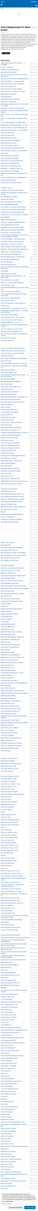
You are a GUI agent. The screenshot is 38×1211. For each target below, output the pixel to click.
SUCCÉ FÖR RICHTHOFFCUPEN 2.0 (10, 155)
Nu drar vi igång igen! (6, 1060)
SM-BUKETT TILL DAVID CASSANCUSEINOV (12, 108)
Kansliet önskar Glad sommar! (9, 1063)
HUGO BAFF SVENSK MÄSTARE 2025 (10, 254)
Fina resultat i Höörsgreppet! (8, 1131)
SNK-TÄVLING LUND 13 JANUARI (9, 727)
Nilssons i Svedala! (6, 817)
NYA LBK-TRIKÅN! (5, 649)
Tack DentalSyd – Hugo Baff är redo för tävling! (13, 207)
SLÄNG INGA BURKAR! (7, 1086)
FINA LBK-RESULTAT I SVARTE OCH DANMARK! (13, 552)
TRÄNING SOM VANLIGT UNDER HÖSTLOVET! (13, 350)
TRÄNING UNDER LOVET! (7, 629)
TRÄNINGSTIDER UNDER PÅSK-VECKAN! (11, 501)
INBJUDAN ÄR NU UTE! (7, 476)
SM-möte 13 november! (7, 665)
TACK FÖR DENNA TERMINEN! (9, 842)
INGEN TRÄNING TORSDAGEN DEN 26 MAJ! (12, 496)
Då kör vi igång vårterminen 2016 (9, 1004)
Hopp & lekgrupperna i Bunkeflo (9, 1058)
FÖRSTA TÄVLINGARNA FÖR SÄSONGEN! (12, 919)
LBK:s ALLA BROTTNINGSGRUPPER (10, 298)
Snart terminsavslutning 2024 (8, 264)
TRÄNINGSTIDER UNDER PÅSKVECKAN (11, 331)
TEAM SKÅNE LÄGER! (6, 910)
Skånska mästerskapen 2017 (8, 814)
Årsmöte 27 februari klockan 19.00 (10, 870)
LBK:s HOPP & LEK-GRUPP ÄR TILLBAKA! (11, 320)
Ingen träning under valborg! (8, 1091)
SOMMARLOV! (4, 606)
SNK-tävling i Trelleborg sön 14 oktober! (11, 743)
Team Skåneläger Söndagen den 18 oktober (12, 593)
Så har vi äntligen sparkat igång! (9, 994)
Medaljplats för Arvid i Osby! (8, 1151)
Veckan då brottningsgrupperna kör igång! (12, 1055)
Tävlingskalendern (5, 1169)
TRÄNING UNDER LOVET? (7, 740)
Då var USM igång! (6, 1141)
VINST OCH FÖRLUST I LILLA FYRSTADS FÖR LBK (14, 127)
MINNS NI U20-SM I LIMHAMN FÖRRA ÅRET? (12, 230)
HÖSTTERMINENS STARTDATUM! (9, 560)
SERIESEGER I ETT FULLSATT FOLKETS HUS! (12, 657)
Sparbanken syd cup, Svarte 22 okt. (10, 898)
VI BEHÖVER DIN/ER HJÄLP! (8, 491)
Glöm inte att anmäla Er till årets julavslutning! (13, 348)
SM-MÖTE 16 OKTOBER (7, 356)
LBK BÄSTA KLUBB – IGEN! (8, 417)
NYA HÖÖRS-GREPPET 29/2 (8, 626)
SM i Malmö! (4, 1096)
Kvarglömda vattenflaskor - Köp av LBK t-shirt (13, 317)
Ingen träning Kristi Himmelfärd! (9, 1083)
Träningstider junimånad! (7, 1078)
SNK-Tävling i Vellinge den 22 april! (10, 776)
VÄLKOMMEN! (4, 271)
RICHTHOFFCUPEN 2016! (7, 905)
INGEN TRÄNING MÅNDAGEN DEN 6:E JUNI (12, 494)
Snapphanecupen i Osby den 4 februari (11, 873)
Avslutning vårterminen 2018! (8, 766)
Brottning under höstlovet (7, 1020)
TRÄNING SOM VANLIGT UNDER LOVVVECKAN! (13, 586)
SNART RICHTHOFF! (6, 361)
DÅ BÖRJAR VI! (5, 922)
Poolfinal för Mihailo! (6, 1138)
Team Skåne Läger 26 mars (8, 858)
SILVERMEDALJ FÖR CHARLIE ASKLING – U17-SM (14, 125)
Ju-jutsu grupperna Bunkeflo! (8, 1040)
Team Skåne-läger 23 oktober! (9, 458)
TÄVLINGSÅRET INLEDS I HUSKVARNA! (11, 427)
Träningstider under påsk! (7, 565)
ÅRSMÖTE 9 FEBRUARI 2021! (8, 573)
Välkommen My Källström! (8, 1166)
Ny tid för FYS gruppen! (7, 1111)
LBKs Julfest (4, 1188)
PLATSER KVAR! (5, 305)
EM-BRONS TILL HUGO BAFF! (8, 94)
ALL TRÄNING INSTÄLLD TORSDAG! (10, 985)
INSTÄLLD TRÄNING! (6, 675)
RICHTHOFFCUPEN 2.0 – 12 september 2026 (12, 81)
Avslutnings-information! (7, 804)
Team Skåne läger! (5, 750)
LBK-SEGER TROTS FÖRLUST (8, 338)
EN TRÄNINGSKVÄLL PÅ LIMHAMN (10, 171)
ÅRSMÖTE (3, 512)
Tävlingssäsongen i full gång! (8, 273)
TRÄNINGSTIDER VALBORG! (8, 695)
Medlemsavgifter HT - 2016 (8, 908)
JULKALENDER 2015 (6, 1025)
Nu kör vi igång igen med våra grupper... (11, 1172)
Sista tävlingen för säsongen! (8, 1094)
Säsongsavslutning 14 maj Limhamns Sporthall (13, 959)
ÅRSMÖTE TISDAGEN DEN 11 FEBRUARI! (11, 632)
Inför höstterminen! (6, 1071)
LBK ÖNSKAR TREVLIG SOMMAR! (9, 315)
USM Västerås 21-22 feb (7, 1144)
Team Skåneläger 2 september (9, 835)
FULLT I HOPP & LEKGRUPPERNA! (9, 837)
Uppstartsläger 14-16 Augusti (8, 1066)
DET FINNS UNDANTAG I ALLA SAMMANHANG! (13, 177)
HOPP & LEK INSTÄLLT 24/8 (8, 913)
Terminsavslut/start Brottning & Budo (10, 644)
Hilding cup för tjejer (6, 830)
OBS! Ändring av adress (7, 1045)
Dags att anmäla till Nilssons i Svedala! (11, 891)
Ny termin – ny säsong (7, 67)
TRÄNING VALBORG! (6, 611)
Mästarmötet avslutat (6, 1183)
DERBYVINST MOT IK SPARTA (8, 143)
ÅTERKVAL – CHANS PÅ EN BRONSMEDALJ (12, 282)
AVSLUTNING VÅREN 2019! (8, 688)
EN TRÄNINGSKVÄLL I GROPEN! (9, 196)
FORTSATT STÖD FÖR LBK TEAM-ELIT (10, 291)
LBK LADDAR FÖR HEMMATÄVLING (10, 163)
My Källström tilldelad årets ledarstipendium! (12, 499)
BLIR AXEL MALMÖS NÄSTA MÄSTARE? (11, 202)
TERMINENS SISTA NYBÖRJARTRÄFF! (10, 655)
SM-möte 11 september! (7, 678)
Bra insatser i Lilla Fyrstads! (8, 1156)
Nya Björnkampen (5, 1114)
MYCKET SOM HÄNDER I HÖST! (9, 372)
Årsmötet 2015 (5, 1149)
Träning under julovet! (6, 1009)
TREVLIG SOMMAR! (6, 603)
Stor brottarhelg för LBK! (7, 1101)
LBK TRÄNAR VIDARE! (6, 616)
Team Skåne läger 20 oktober (8, 670)
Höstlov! (3, 812)
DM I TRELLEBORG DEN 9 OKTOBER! (10, 558)
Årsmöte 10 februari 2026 (7, 135)
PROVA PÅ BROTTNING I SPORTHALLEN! (11, 738)
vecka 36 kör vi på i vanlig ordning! (10, 1050)
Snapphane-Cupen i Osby (7, 997)
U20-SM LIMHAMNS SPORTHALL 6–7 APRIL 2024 (14, 363)
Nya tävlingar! (4, 1104)
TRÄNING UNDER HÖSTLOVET (9, 138)
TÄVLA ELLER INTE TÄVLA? (8, 300)
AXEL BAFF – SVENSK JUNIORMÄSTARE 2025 (13, 222)
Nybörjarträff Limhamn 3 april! (9, 504)
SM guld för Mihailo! (6, 1133)
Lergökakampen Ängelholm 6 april (10, 706)
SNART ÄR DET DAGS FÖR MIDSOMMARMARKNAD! (14, 78)
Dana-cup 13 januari (6, 799)
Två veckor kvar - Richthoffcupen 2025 (11, 166)
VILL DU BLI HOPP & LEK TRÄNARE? (10, 443)
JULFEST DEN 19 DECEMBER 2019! (10, 647)
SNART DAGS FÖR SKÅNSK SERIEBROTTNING (13, 455)
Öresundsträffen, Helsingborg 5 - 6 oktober (12, 672)
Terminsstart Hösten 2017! (8, 840)
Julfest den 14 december (7, 807)
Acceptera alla (30, 1207)
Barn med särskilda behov (8, 863)
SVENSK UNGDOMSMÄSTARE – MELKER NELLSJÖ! (14, 397)
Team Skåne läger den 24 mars (9, 786)
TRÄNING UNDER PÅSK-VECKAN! (9, 614)
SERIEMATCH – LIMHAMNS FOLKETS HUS (12, 168)
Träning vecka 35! (5, 1053)
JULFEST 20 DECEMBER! (7, 735)
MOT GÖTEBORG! (5, 217)
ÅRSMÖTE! (3, 988)
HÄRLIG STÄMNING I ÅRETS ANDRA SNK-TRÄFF (13, 246)
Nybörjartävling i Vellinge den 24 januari (11, 1002)
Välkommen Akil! (5, 1076)
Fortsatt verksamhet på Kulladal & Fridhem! (12, 1037)
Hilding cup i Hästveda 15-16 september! (11, 745)
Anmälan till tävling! (6, 967)
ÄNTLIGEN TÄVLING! (6, 596)
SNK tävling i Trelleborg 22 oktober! (10, 819)
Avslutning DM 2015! (6, 1154)
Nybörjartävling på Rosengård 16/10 (10, 900)
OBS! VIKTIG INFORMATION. (8, 1048)
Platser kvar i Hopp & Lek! (7, 1068)
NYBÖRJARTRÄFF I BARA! (7, 652)
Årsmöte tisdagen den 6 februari (9, 791)
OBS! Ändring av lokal (6, 865)
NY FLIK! (3, 827)
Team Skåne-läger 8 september (9, 680)
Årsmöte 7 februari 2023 (7, 420)
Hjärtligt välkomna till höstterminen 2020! (11, 601)
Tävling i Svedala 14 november (9, 1017)
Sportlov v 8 (4, 868)
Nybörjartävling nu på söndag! (9, 860)
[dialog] (19, 1200)
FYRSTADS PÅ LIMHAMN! (7, 453)
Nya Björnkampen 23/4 (7, 962)
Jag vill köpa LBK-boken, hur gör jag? (11, 570)
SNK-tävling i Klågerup (7, 809)
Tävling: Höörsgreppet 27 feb (8, 980)
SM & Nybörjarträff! (6, 545)
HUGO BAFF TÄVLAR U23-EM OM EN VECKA (12, 241)
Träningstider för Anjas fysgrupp (9, 1007)
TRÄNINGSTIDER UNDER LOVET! (9, 733)
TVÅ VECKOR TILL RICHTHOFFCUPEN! (11, 471)
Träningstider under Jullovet (8, 1178)
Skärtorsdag (4, 970)
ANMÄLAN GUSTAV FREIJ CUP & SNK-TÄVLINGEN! (14, 693)
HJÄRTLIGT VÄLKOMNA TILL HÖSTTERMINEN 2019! (14, 683)
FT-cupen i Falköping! (6, 999)
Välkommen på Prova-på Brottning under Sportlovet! (14, 1146)
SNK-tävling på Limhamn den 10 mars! (11, 708)
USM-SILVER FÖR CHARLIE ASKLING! (10, 399)
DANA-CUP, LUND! (5, 642)
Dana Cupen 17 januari (7, 1164)
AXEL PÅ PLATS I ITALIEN (7, 199)
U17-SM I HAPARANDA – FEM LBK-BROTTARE (13, 239)
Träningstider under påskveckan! (9, 1106)
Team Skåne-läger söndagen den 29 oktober (12, 353)
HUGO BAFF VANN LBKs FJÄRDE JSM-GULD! (13, 402)
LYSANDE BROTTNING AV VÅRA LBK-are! (11, 460)
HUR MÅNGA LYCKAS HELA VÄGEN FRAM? (12, 227)
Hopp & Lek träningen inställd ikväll (10, 982)
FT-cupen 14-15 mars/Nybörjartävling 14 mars (13, 1122)
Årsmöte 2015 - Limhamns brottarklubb (11, 1159)
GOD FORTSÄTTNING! (6, 262)
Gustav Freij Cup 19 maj (7, 771)
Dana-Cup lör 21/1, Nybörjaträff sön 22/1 (11, 422)
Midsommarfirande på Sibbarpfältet (10, 935)
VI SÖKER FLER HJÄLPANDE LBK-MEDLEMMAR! (13, 209)
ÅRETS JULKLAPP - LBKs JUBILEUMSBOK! (12, 581)
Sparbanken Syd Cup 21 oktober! (9, 822)
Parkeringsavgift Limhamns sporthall (10, 598)
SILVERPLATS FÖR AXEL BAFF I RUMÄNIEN (12, 84)
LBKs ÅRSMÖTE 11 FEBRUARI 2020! (10, 639)
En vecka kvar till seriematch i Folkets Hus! (12, 903)
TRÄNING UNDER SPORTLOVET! (9, 409)
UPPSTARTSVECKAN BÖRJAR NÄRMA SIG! (12, 514)
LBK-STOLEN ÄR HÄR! (6, 384)
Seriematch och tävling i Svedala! (9, 437)
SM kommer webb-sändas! (8, 634)
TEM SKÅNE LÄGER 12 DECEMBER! (10, 522)
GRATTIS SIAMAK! (5, 407)
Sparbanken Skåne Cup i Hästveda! (10, 468)
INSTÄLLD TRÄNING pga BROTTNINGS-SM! (12, 637)
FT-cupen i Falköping (6, 1117)
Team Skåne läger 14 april (7, 703)
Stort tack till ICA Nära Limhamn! (9, 145)
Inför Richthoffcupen (6, 1035)
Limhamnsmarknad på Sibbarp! (9, 489)
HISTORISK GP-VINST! (6, 425)
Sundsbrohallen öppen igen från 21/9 (11, 1032)
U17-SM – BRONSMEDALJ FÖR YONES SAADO (13, 122)
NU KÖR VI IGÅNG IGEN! (7, 853)
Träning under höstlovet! (7, 440)
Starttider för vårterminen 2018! (9, 802)
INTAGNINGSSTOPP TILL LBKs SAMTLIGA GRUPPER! (14, 588)
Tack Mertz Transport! (6, 187)
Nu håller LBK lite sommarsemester (10, 69)
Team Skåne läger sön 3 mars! (9, 713)
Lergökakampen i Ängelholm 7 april (10, 784)
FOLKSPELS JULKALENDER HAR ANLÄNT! (12, 547)
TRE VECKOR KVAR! (6, 473)
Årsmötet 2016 (5, 977)
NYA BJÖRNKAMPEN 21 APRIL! (9, 779)
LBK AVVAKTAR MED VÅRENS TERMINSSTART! (13, 575)
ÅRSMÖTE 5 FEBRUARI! (7, 725)
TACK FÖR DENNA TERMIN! (8, 379)
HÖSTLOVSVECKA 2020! (7, 591)
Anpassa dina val (7, 1204)
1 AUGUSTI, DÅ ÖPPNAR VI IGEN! (9, 930)
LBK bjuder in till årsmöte (7, 340)
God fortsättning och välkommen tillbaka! (12, 876)
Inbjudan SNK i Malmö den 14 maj (10, 845)
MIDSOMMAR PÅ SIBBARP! (8, 761)
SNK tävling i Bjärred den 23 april (9, 850)
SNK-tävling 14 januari (6, 796)
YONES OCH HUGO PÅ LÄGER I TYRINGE (11, 89)
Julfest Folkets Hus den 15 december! (11, 889)
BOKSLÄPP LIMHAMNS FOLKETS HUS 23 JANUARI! (14, 722)
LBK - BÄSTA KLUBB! (6, 466)
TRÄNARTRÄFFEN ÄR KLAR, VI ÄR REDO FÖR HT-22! (14, 481)
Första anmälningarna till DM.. (8, 1161)
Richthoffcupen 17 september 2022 (10, 478)
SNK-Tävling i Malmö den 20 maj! (9, 768)
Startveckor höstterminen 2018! (9, 758)
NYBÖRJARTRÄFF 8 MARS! (8, 624)
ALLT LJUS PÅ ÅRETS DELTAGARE (10, 158)
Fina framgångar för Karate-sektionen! (11, 701)
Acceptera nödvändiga (15, 1207)
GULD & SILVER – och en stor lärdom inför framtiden (15, 214)
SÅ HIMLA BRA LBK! (6, 96)
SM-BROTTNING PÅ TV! (7, 414)
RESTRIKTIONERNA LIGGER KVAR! (10, 583)
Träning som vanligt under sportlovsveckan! (12, 568)
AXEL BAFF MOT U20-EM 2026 (9, 72)
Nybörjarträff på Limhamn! (8, 789)
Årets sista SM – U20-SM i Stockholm (11, 232)
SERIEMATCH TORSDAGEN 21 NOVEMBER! (12, 662)
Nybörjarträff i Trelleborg (7, 1119)
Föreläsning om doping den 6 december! (11, 519)
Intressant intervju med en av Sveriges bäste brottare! (15, 937)
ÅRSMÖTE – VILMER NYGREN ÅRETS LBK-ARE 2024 (14, 249)
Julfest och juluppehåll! (7, 1012)
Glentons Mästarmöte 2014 (8, 1186)
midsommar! (4, 1073)
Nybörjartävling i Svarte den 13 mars (10, 975)
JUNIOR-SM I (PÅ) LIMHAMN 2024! (10, 392)
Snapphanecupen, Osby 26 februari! (10, 720)
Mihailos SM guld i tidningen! (8, 1128)
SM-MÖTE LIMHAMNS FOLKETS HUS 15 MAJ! (13, 690)
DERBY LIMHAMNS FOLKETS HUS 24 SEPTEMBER (14, 150)
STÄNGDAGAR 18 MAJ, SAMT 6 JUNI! (11, 386)
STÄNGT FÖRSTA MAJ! (7, 389)
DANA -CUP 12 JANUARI (7, 730)
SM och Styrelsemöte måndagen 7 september (13, 1043)
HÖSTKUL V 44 (5, 1022)
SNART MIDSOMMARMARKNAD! (9, 204)
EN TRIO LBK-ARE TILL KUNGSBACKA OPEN (12, 148)
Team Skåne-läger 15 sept (7, 285)
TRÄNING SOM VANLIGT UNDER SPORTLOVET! (13, 506)
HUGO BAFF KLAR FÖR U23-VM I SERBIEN (12, 190)
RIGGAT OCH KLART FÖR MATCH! (9, 660)
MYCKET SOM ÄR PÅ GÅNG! (8, 463)
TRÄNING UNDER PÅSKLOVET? (9, 219)
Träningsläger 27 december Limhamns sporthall (13, 1181)
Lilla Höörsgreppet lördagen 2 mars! (10, 711)
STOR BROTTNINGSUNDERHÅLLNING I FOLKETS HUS (15, 432)
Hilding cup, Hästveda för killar (9, 832)
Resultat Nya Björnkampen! (8, 1109)
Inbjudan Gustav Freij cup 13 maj (9, 848)
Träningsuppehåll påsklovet (8, 972)
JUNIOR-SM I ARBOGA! (7, 404)
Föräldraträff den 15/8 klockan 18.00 (10, 927)
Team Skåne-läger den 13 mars (9, 509)
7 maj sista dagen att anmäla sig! (9, 1088)
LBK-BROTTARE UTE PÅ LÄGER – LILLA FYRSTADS (14, 130)
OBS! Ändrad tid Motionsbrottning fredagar (12, 794)
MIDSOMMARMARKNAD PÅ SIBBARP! (11, 381)
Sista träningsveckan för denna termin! (11, 1081)
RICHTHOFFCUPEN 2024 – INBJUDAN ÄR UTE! (13, 303)
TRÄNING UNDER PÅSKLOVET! (9, 394)
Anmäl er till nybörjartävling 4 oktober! (11, 1027)
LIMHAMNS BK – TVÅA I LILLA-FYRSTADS (12, 244)
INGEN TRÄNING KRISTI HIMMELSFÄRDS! (12, 609)
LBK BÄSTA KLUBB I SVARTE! (8, 450)
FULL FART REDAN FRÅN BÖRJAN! (10, 259)
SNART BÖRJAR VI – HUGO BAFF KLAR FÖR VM (13, 308)
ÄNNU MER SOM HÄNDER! (8, 370)
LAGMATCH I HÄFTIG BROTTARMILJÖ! (11, 435)
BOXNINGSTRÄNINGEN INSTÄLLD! (10, 748)
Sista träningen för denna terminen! (10, 882)
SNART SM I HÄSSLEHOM (7, 132)
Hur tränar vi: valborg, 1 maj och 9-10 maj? (12, 329)
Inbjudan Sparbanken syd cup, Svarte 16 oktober (14, 555)
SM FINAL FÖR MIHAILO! (7, 1136)
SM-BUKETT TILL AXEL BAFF (8, 101)
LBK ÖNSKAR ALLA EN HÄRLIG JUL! (10, 430)
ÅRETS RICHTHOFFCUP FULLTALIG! (10, 280)
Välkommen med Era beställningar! (10, 825)
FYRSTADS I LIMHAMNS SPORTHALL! (10, 445)
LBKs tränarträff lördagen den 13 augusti (11, 483)
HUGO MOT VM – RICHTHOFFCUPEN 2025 (12, 161)
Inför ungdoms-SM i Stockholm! (9, 550)
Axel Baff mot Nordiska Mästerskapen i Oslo (12, 212)
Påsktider (3, 855)
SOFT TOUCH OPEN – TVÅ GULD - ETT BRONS (13, 91)
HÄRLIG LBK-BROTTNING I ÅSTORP (10, 225)
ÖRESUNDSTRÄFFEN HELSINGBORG (10, 140)
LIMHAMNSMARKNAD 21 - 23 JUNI (10, 322)
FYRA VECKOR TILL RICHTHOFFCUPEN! (11, 182)
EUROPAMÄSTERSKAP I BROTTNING (10, 99)
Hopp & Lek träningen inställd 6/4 (10, 965)
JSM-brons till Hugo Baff (7, 542)
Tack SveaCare (4, 153)
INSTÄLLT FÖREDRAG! (6, 619)
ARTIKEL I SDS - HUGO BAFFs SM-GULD (11, 251)
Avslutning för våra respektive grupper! (11, 763)
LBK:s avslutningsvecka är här (9, 86)
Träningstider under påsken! (8, 698)
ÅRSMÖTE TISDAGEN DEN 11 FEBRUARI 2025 (13, 257)
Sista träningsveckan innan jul (8, 1014)
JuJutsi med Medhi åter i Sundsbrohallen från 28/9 (14, 1030)
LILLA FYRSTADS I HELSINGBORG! (10, 412)
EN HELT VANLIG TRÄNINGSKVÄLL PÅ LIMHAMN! (14, 358)
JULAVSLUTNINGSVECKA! (8, 517)
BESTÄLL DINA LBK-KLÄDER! (8, 180)
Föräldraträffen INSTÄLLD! (8, 924)
